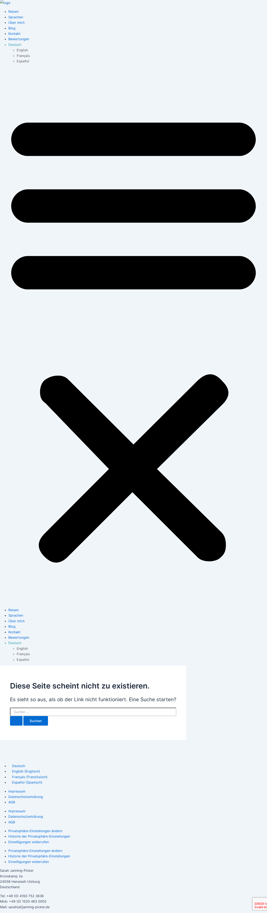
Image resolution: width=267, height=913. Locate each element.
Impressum (16, 791)
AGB (11, 802)
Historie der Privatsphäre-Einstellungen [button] (39, 836)
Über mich (16, 22)
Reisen (13, 11)
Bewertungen (18, 39)
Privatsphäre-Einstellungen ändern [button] (35, 831)
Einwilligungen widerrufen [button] (28, 842)
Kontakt (14, 33)
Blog (11, 28)
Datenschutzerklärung (25, 797)
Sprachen (15, 17)
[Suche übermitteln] (16, 721)
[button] (133, 335)
